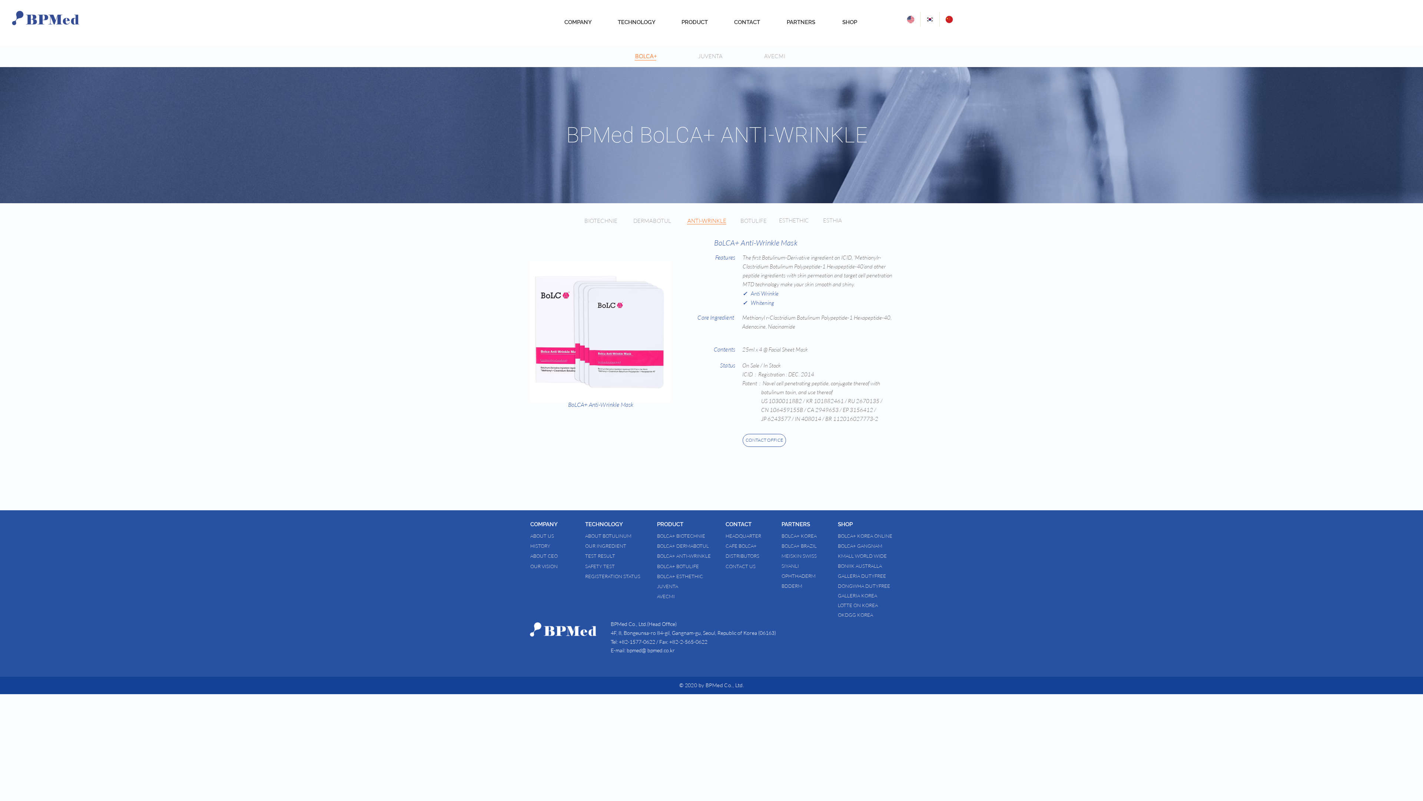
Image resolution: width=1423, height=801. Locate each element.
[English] (910, 19)
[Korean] (929, 19)
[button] (558, 524)
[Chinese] (949, 19)
